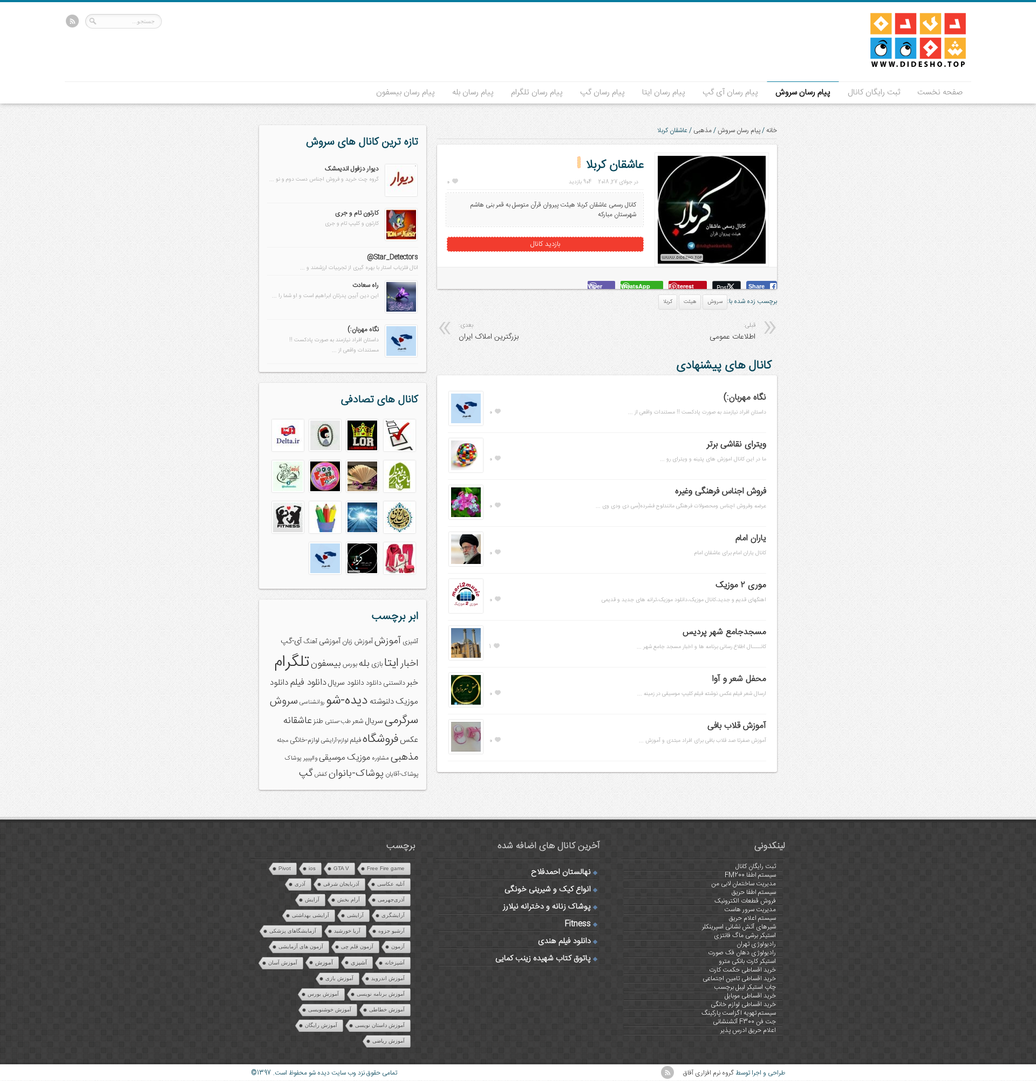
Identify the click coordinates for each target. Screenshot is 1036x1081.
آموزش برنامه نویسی (381, 994)
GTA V (341, 868)
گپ (306, 774)
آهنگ (310, 642)
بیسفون (326, 664)
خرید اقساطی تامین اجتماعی (739, 978)
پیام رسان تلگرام (537, 92)
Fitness (578, 924)
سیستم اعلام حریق (752, 918)
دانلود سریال (346, 683)
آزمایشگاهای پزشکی (292, 931)
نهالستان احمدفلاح (561, 872)
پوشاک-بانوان (356, 774)
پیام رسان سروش (802, 92)
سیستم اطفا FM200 (750, 875)
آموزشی (329, 642)
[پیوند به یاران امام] (466, 564)
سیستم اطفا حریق (754, 892)
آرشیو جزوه (391, 931)
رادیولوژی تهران (756, 944)
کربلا (667, 302)
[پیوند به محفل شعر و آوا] (466, 705)
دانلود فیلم (308, 683)
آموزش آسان (282, 963)
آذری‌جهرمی (391, 900)
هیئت (690, 302)
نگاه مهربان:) (745, 397)
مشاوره (380, 758)
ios (312, 868)
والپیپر (310, 758)
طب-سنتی (338, 722)
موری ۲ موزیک (740, 585)
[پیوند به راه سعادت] (401, 311)
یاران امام (750, 538)
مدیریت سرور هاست (750, 909)
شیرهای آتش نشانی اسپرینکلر (739, 926)
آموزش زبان (357, 642)
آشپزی (410, 642)
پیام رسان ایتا (663, 92)
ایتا (391, 663)
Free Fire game (386, 868)
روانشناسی (311, 702)
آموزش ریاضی (388, 1041)
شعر (357, 721)
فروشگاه (380, 739)
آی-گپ (291, 641)
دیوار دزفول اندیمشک (352, 168)
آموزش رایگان (321, 1025)
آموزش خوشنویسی (329, 1010)
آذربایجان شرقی (341, 884)
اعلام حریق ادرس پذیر (748, 1030)
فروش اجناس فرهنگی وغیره (720, 491)
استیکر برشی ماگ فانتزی (745, 935)
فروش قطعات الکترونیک (745, 901)
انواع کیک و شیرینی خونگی (548, 889)
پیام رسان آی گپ (730, 92)
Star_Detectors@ (392, 257)
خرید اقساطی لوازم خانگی (743, 1004)
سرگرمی (401, 720)
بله (364, 664)
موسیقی (332, 758)
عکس (409, 740)
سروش (715, 302)
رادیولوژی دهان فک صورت (742, 952)
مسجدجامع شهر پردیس (724, 632)
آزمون (398, 946)
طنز (318, 721)
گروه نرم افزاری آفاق (708, 1073)
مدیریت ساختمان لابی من (743, 883)
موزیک (358, 757)
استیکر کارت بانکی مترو (747, 961)
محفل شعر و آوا (739, 679)
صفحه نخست (940, 92)
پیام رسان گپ (602, 92)
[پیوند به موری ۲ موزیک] (466, 611)
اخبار (409, 664)
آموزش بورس (323, 994)
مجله (282, 740)
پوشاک (293, 758)
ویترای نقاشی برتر (736, 444)
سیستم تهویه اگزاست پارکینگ (738, 1013)
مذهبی (702, 130)
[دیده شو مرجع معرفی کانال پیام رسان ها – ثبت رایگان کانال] (909, 65)
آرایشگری (393, 915)
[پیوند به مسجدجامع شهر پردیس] (466, 658)
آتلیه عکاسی (391, 884)
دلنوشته (382, 701)
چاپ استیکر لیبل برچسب (745, 987)
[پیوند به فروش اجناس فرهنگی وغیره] (466, 517)
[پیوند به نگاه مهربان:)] (466, 423)
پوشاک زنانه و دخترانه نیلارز (547, 906)
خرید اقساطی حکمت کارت (742, 970)
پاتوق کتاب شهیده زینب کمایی (543, 958)
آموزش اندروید (388, 978)
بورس (350, 664)
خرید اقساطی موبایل (750, 995)
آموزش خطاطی (387, 1010)
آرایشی (355, 915)
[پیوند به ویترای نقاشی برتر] (466, 470)
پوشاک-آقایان (401, 774)
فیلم (355, 740)
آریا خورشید (347, 931)
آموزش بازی (339, 978)
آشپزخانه (395, 963)
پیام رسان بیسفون (405, 92)
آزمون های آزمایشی (300, 946)
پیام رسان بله (473, 92)
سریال (374, 721)
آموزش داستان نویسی (380, 1025)
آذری (300, 884)
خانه (771, 130)
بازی (377, 664)
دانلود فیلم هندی (564, 941)
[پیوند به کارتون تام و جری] (401, 238)
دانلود (373, 683)
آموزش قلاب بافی (736, 726)
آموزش (387, 641)
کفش (321, 774)
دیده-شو (347, 700)
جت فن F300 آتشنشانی (744, 1021)
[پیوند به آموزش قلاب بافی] (466, 752)
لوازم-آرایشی (334, 740)
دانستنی (394, 683)
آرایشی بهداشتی (310, 915)
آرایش (312, 900)
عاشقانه (297, 721)
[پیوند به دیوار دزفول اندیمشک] (401, 194)
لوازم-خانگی (304, 740)
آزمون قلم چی (357, 946)
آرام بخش (348, 900)
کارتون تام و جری (357, 213)
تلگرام (291, 662)
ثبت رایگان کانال (874, 92)
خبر (412, 683)
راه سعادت (365, 285)
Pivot (284, 868)
